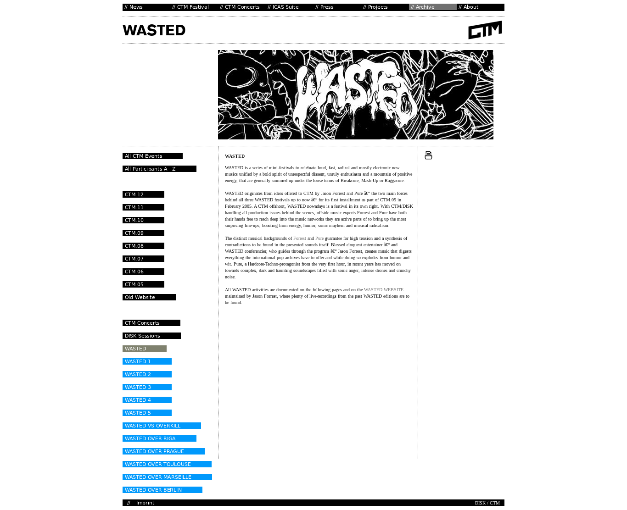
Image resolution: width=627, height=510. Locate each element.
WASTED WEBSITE (383, 289)
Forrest (299, 238)
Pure (319, 238)
